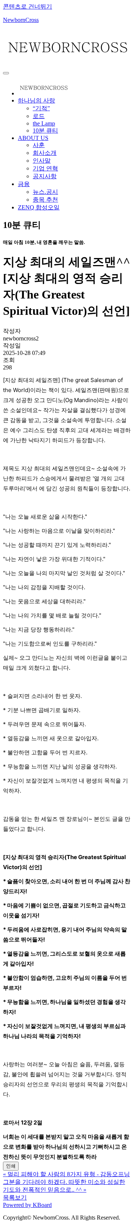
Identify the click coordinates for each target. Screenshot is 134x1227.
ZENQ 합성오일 (39, 207)
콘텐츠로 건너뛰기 (27, 6)
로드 (39, 116)
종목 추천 (45, 199)
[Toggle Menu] (6, 73)
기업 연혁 (45, 168)
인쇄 (11, 1166)
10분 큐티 (45, 130)
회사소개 (45, 153)
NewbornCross (21, 20)
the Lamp (44, 123)
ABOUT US (33, 138)
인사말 (42, 160)
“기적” (41, 108)
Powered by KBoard (27, 1205)
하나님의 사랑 (36, 100)
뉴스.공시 (45, 192)
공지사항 (45, 176)
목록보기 (15, 1197)
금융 (24, 184)
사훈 (39, 145)
